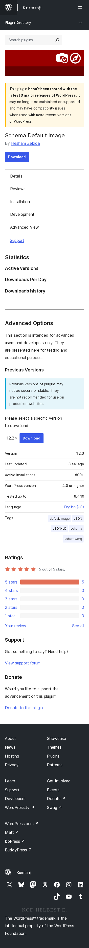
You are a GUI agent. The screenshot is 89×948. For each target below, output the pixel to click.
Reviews (17, 188)
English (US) (74, 507)
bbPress (15, 841)
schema (76, 528)
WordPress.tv (19, 807)
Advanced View (24, 227)
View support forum (23, 662)
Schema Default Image (35, 135)
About (10, 738)
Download (17, 157)
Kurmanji (24, 872)
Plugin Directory (18, 22)
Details (16, 176)
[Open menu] (81, 7)
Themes (54, 747)
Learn (10, 780)
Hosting (12, 756)
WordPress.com (22, 823)
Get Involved (59, 780)
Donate (56, 798)
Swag (54, 807)
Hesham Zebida (25, 143)
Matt (12, 832)
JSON (78, 518)
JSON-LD (60, 528)
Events (53, 789)
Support (17, 240)
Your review (15, 625)
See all (78, 625)
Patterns (55, 764)
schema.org (73, 539)
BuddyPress (18, 849)
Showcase (56, 738)
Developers (15, 798)
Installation (20, 201)
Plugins (53, 756)
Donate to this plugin (24, 707)
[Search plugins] (57, 40)
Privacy (12, 764)
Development (22, 214)
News (10, 747)
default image (60, 518)
